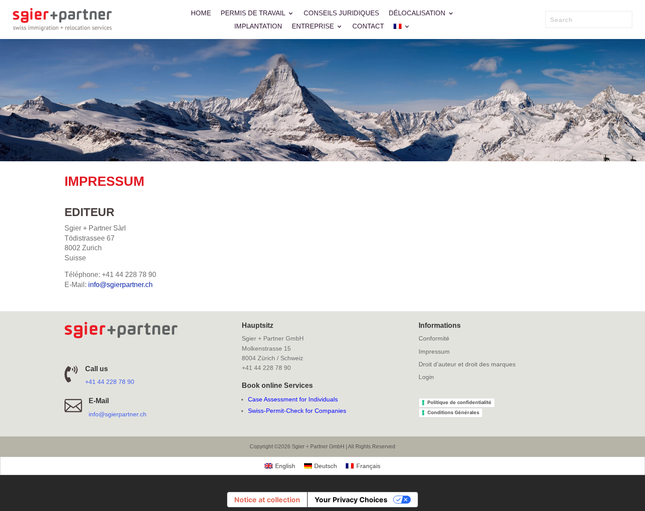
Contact (368, 26)
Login (426, 376)
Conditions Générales (453, 412)
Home (201, 13)
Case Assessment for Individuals (293, 399)
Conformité (434, 338)
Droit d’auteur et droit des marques (467, 364)
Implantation (258, 26)
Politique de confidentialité (459, 402)
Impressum (434, 351)
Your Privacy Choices (351, 499)
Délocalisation (417, 13)
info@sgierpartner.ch (120, 284)
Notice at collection (267, 499)
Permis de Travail (253, 13)
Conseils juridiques (341, 13)
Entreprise (313, 26)
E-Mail (99, 401)
